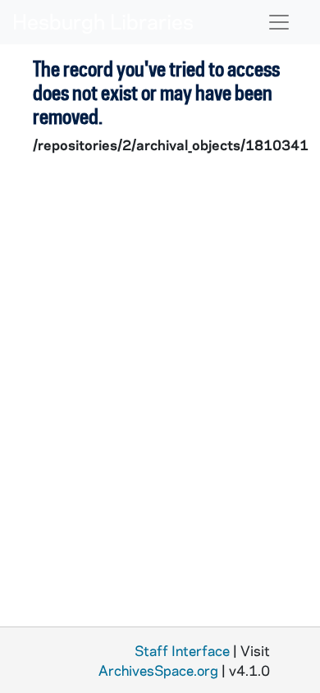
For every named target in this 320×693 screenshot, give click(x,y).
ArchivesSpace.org (158, 670)
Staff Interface (182, 650)
